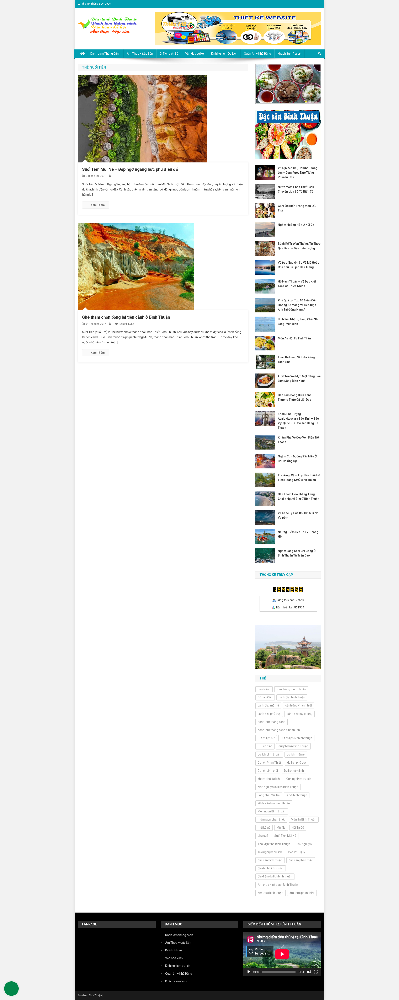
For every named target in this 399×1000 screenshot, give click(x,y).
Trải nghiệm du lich (270, 852)
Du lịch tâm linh (294, 770)
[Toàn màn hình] (316, 972)
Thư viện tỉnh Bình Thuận (274, 844)
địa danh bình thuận (270, 868)
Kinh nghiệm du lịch (224, 53)
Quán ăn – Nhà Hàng (257, 53)
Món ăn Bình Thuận (303, 819)
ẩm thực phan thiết (301, 892)
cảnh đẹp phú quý (269, 713)
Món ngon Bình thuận (272, 811)
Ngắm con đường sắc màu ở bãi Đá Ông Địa (297, 459)
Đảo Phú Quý (296, 852)
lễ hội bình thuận (296, 795)
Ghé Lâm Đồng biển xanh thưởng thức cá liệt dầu (295, 397)
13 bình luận (126, 323)
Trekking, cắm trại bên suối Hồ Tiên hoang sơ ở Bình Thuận (299, 478)
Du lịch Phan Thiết (269, 762)
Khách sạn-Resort (289, 53)
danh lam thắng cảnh (271, 722)
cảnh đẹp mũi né (268, 705)
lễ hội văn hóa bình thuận (274, 803)
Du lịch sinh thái (268, 770)
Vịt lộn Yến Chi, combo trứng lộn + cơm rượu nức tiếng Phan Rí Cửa (298, 172)
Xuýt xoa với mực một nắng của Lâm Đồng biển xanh (299, 378)
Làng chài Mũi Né (269, 795)
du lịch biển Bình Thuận (293, 746)
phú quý (263, 835)
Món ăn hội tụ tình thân (294, 338)
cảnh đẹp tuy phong (299, 713)
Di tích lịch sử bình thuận (296, 738)
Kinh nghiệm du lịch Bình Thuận (278, 787)
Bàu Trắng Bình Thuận (291, 689)
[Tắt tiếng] (309, 972)
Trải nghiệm (304, 844)
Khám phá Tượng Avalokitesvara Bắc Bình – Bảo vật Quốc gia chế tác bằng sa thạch (298, 420)
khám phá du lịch (269, 778)
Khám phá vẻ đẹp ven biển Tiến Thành (299, 440)
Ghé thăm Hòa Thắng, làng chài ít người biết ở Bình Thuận (298, 496)
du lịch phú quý (297, 762)
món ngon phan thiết (271, 819)
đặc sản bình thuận (270, 860)
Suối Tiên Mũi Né (285, 835)
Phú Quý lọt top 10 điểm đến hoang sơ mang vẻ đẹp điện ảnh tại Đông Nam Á (297, 305)
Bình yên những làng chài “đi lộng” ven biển (298, 322)
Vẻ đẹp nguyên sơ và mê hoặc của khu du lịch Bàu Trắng (298, 265)
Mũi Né (281, 827)
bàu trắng (264, 689)
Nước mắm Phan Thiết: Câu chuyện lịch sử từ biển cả (296, 189)
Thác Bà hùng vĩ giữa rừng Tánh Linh (296, 360)
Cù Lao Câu (265, 697)
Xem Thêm (98, 204)
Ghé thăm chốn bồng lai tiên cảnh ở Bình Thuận (126, 317)
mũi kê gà (264, 827)
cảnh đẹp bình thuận (292, 697)
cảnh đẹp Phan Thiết (298, 705)
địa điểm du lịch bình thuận (275, 876)
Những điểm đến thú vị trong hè (298, 534)
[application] (282, 954)
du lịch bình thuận (269, 754)
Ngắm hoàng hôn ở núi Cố (296, 224)
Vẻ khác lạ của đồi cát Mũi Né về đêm (298, 515)
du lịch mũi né (296, 754)
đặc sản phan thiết (301, 860)
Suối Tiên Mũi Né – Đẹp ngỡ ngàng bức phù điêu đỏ (130, 169)
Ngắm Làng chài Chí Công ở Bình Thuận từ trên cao (297, 553)
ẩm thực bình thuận (270, 892)
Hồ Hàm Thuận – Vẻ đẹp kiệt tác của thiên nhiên (297, 284)
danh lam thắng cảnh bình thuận (279, 730)
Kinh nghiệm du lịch (298, 778)
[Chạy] (249, 972)
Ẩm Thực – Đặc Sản (140, 53)
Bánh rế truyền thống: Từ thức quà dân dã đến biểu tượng (299, 246)
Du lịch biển (265, 746)
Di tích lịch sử (169, 53)
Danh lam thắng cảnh (105, 53)
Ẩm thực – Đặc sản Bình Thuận (278, 884)
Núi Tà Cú (298, 827)
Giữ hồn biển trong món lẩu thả (297, 208)
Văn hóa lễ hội (194, 53)
